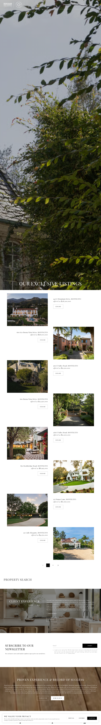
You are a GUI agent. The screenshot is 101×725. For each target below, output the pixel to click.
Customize (82, 718)
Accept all (92, 718)
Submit (90, 645)
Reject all (71, 718)
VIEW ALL (51, 619)
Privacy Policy (71, 653)
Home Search (57, 698)
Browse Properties (88, 579)
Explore (58, 306)
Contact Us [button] (43, 698)
